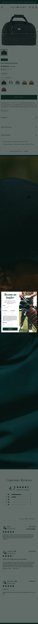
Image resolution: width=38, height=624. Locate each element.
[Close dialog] (35, 293)
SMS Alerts (5, 322)
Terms (11, 320)
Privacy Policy (7, 320)
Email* (4, 305)
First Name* (5, 310)
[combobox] (5, 324)
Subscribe (10, 329)
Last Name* (12, 310)
